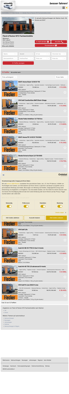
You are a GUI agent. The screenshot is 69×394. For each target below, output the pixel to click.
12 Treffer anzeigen (18, 63)
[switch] (26, 206)
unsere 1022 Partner (13, 183)
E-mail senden (41, 42)
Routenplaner (49, 45)
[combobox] (36, 54)
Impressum (13, 366)
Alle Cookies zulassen (56, 218)
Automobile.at (6, 13)
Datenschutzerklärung (38, 366)
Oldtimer (6, 324)
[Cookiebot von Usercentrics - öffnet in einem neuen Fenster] (59, 175)
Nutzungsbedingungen (24, 366)
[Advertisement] (34, 343)
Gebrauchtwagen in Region (11, 326)
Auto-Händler (16, 13)
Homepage (6, 366)
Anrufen (58, 42)
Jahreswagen (8, 322)
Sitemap (47, 366)
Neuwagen (7, 320)
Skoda (6, 312)
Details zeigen (59, 212)
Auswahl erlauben (34, 218)
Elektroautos (6, 360)
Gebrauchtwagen (9, 318)
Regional (40, 360)
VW (5, 310)
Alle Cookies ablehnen (12, 218)
